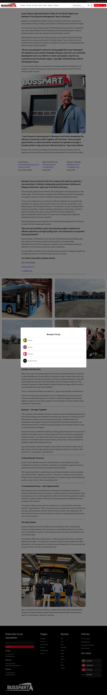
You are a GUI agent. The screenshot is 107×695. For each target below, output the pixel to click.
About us (50, 5)
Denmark (30, 354)
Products (23, 5)
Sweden (30, 340)
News (40, 5)
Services (29, 5)
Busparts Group (32, 361)
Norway (30, 347)
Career (45, 5)
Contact (56, 5)
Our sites (35, 5)
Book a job (97, 5)
